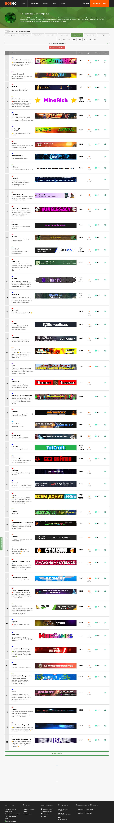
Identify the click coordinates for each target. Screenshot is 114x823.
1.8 (77, 35)
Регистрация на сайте (11, 816)
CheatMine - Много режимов (22, 60)
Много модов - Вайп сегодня (22, 395)
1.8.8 (64, 39)
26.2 (11, 35)
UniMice (14, 143)
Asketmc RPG (16, 261)
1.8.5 (79, 39)
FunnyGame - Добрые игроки (22, 649)
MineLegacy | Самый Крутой (21, 208)
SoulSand (15, 178)
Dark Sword (16, 350)
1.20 (64, 35)
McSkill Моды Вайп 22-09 (20, 590)
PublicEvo (15, 167)
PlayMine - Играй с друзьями (22, 676)
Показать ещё (57, 753)
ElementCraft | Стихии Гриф (22, 549)
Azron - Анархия (17, 458)
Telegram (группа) (47, 809)
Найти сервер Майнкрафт (12, 814)
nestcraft (15, 511)
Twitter (44, 816)
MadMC (14, 279)
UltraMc (14, 236)
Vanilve (14, 692)
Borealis (14, 323)
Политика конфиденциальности (64, 814)
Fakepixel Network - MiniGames (22, 522)
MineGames (15, 635)
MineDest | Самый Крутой (21, 561)
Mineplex (15, 411)
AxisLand (15, 470)
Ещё (103, 35)
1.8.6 (74, 39)
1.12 (90, 35)
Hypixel (14, 86)
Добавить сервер (10, 811)
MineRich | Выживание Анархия (22, 99)
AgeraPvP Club (16, 435)
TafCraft (15, 446)
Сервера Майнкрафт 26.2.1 (85, 809)
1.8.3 (90, 39)
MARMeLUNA (16, 337)
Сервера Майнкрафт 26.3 (85, 813)
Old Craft (15, 224)
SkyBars (14, 495)
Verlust (14, 709)
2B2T (13, 366)
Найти (55, 3)
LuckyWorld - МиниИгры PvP (21, 739)
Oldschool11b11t (17, 155)
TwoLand (15, 483)
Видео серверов (27, 814)
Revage (14, 664)
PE (23, 3)
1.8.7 (69, 39)
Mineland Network (18, 74)
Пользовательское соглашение (63, 810)
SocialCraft (15, 249)
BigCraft (14, 622)
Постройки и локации (29, 809)
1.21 (25, 35)
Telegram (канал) (47, 811)
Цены (59, 817)
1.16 (38, 35)
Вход (87, 3)
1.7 (51, 35)
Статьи (25, 811)
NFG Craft (15, 310)
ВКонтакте (45, 814)
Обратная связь (63, 819)
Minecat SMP (16, 381)
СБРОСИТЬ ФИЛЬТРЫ (57, 47)
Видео (63, 3)
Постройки (33, 3)
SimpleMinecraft (17, 194)
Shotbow (15, 536)
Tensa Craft (16, 424)
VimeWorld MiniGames (19, 577)
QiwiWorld (15, 294)
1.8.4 (84, 39)
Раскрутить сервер (10, 809)
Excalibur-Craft (17, 606)
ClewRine (15, 114)
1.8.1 (95, 39)
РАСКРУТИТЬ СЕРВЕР (99, 3)
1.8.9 (59, 39)
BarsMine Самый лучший (20, 725)
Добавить (46, 3)
